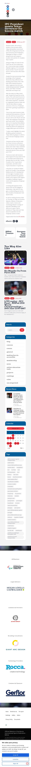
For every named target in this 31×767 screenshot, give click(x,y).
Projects (10, 372)
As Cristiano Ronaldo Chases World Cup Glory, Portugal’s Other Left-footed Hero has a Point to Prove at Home (18, 398)
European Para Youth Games (14, 489)
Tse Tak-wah (10, 530)
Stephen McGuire (12, 528)
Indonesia (10, 496)
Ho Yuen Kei (18, 493)
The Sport (21, 711)
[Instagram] (8, 13)
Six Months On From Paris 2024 (15, 272)
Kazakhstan (10, 503)
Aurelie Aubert (11, 467)
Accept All (15, 755)
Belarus (9, 474)
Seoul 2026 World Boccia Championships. (13, 522)
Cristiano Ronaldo (12, 484)
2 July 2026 (15, 416)
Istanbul (17, 496)
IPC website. (21, 216)
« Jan (8, 448)
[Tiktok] (8, 16)
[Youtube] (8, 11)
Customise (15, 759)
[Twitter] (8, 9)
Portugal (10, 512)
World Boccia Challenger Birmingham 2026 (13, 533)
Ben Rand (16, 474)
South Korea (11, 525)
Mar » (22, 448)
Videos (18, 715)
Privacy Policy (9, 719)
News (14, 42)
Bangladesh (19, 467)
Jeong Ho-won (11, 498)
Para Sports (17, 507)
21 (10, 443)
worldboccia (18, 405)
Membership (12, 360)
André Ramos (11, 462)
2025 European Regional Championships (13, 459)
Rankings (10, 376)
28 (10, 446)
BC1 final (14, 470)
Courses (10, 345)
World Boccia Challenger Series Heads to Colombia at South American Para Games (18, 411)
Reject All (15, 763)
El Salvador (10, 486)
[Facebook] (8, 6)
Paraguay (10, 507)
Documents (17, 719)
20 (8, 443)
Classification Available (13, 481)
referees (10, 517)
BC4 (18, 472)
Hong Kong (10, 493)
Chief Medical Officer (12, 479)
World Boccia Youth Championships (12, 537)
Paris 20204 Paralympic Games (15, 510)
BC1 (8, 470)
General (8, 42)
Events (9, 348)
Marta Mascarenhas (12, 505)
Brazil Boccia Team (17, 477)
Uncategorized (12, 383)
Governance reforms (13, 491)
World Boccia (19, 530)
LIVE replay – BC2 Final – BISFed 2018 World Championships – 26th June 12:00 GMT (15, 304)
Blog (8, 341)
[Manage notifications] (27, 763)
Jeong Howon (11, 500)
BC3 (18, 470)
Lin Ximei (17, 503)
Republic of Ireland (18, 517)
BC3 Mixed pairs (11, 472)
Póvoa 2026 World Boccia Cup (14, 515)
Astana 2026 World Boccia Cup (15, 465)
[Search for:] (15, 330)
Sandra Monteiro (12, 519)
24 (18, 443)
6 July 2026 (15, 404)
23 (15, 443)
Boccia (9, 477)
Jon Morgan (19, 500)
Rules (9, 379)
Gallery (13, 715)
